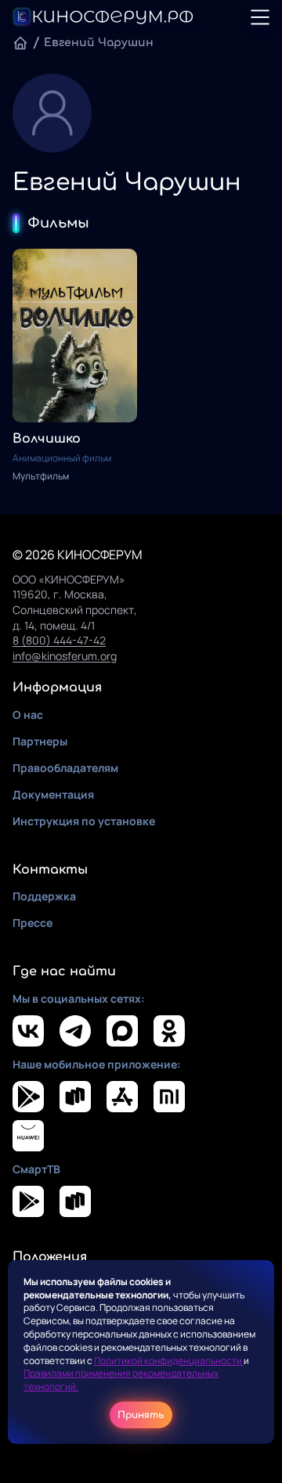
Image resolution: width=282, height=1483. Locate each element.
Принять (141, 1414)
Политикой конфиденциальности (169, 1360)
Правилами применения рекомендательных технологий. (121, 1379)
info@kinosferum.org (65, 655)
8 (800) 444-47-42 (59, 640)
